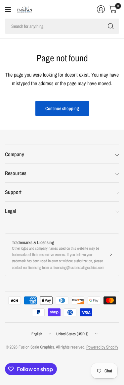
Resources (15, 173)
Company (14, 154)
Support (13, 192)
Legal (10, 211)
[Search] (111, 26)
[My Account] (101, 9)
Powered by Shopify (102, 347)
